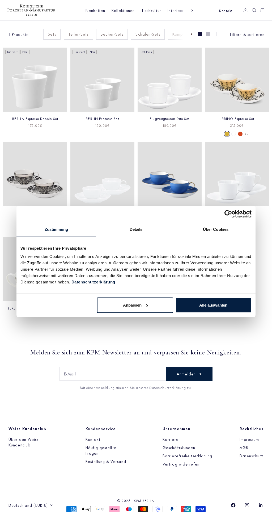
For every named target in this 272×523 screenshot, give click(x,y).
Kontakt (225, 10)
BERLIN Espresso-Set (102, 118)
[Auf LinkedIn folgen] (261, 505)
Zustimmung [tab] (56, 229)
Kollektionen (123, 10)
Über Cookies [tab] (215, 229)
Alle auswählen (213, 305)
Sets (52, 34)
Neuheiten (95, 10)
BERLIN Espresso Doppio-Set (35, 118)
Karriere (170, 439)
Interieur (176, 10)
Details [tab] (136, 229)
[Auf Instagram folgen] (247, 505)
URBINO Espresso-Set (236, 118)
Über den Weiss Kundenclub (23, 442)
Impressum (249, 439)
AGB (244, 447)
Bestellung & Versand (106, 461)
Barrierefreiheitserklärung (187, 456)
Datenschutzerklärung (93, 282)
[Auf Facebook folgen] (233, 505)
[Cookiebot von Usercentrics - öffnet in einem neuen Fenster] (228, 214)
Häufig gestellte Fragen (101, 450)
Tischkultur (151, 10)
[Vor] (192, 10)
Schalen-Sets (147, 34)
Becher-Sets (112, 34)
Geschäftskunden (179, 447)
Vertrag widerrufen (181, 464)
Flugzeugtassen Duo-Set (169, 118)
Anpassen (132, 305)
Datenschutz (252, 456)
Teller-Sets (78, 34)
